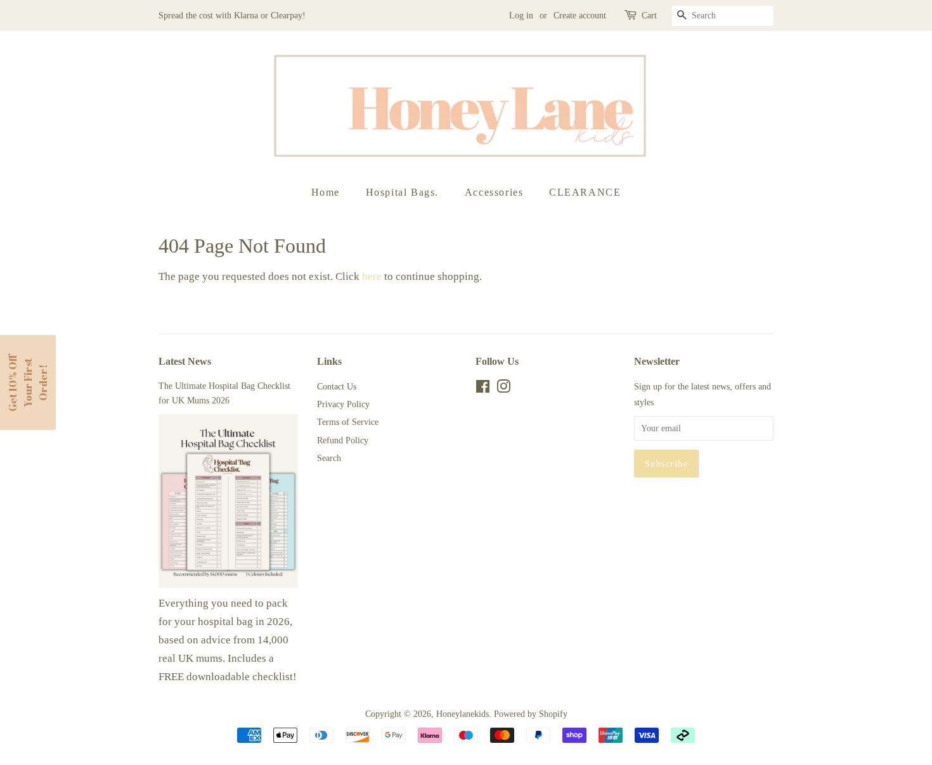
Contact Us (336, 386)
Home (325, 192)
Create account (579, 15)
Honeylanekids (462, 714)
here (372, 276)
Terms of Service (348, 422)
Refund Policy (342, 440)
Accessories (494, 192)
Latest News (185, 361)
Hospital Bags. (402, 192)
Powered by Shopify (530, 714)
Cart (649, 15)
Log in (521, 15)
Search (329, 458)
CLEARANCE (585, 192)
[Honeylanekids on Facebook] (483, 389)
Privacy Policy (343, 404)
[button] (28, 382)
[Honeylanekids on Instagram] (503, 389)
